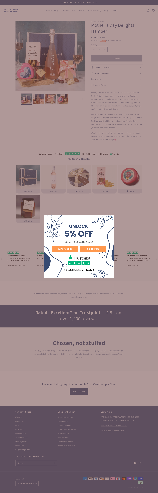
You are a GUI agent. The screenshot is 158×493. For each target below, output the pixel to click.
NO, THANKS (93, 249)
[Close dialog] (111, 218)
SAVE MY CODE (65, 249)
